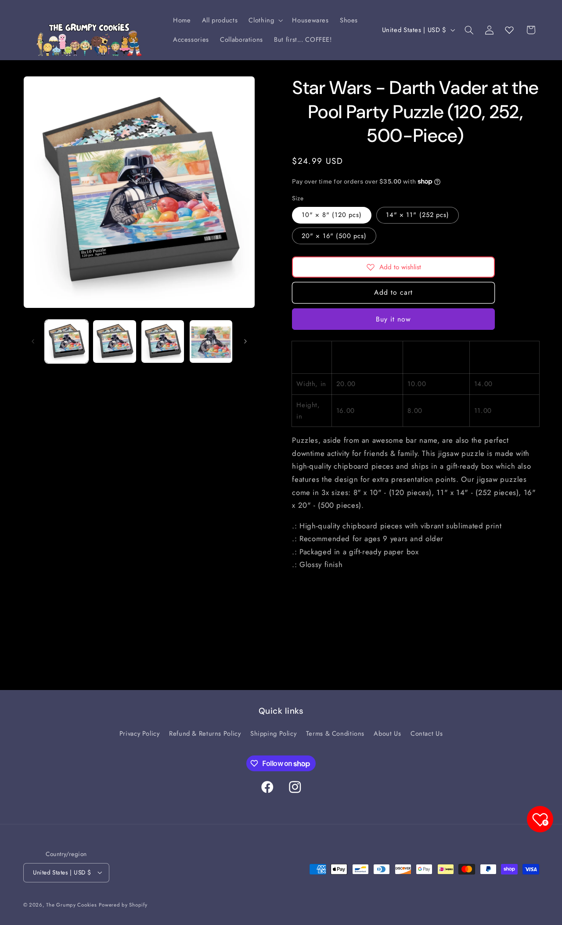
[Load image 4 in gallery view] (211, 341)
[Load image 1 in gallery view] (66, 341)
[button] (265, 20)
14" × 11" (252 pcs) (417, 215)
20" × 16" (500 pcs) (334, 235)
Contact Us (427, 733)
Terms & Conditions (335, 733)
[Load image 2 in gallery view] (114, 341)
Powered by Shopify (123, 904)
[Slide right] (245, 341)
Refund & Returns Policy (205, 733)
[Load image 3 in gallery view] (162, 341)
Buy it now (393, 319)
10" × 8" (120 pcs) (332, 215)
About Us (387, 733)
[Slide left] (33, 341)
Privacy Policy (139, 733)
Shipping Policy (273, 733)
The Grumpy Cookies (71, 904)
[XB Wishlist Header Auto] (509, 30)
